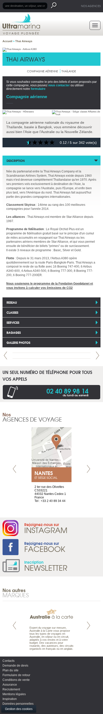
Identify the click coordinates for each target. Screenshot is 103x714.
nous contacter (59, 85)
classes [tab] (12, 312)
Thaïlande (69, 71)
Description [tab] (15, 160)
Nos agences (90, 6)
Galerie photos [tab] (18, 342)
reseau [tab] (11, 302)
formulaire (38, 89)
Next (97, 355)
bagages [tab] (13, 332)
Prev (5, 355)
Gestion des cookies (18, 709)
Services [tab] (12, 322)
